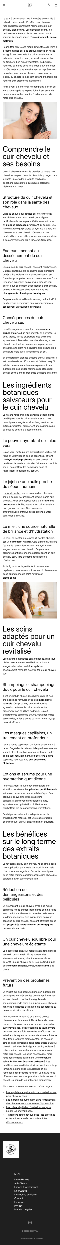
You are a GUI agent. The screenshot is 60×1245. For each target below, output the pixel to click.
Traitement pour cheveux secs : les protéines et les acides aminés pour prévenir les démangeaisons (30, 1118)
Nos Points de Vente (25, 1194)
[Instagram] (30, 1223)
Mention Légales (23, 1209)
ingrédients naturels (16, 54)
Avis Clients (20, 1183)
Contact (18, 1198)
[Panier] (56, 5)
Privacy (18, 1205)
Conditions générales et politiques (30, 1238)
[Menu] (4, 5)
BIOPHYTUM (33, 1231)
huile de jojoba (12, 493)
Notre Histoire (21, 1179)
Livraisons (19, 1201)
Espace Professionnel (26, 1187)
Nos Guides (20, 1190)
